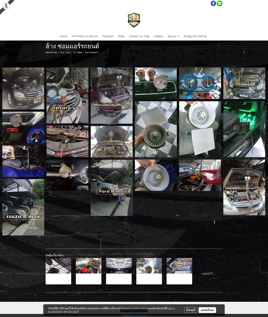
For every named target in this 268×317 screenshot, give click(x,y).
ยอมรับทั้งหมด (207, 310)
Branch (172, 36)
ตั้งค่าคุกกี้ (190, 310)
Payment (108, 36)
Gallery (158, 36)
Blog (121, 36)
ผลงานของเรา (92, 52)
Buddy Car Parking (195, 36)
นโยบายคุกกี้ (73, 311)
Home (63, 36)
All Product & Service (85, 36)
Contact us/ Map (139, 36)
